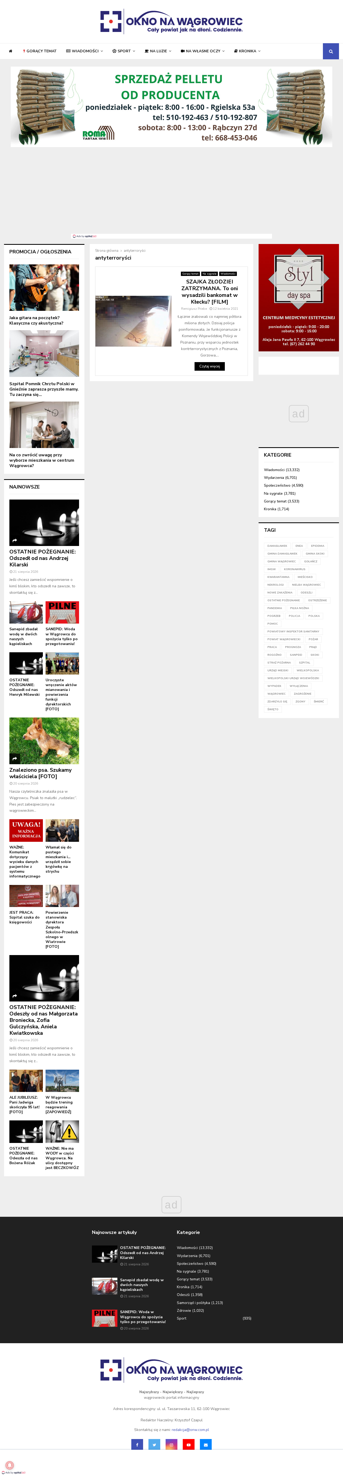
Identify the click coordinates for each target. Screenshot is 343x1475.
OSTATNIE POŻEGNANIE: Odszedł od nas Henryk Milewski (24, 687)
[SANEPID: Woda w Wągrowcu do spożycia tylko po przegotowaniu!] (62, 612)
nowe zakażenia (279, 593)
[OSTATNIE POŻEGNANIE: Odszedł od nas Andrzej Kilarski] (44, 523)
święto (272, 709)
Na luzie (158, 51)
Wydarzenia (274, 477)
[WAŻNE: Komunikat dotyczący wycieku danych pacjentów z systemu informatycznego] (26, 830)
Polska (314, 616)
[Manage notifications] (9, 1465)
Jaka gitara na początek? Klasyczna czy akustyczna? (36, 320)
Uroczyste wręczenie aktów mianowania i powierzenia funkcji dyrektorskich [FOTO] (61, 695)
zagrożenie (302, 694)
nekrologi (275, 585)
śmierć (319, 702)
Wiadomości (85, 51)
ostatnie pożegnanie (283, 600)
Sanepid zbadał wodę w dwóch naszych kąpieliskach (23, 636)
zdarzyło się (277, 702)
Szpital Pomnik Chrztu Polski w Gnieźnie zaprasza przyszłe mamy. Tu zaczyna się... (44, 389)
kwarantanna (278, 577)
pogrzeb (274, 616)
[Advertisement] (171, 193)
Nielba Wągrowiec (306, 585)
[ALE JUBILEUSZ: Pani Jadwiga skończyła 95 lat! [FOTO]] (26, 1081)
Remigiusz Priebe (194, 309)
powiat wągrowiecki (283, 639)
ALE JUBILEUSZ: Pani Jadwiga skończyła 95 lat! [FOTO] (24, 1105)
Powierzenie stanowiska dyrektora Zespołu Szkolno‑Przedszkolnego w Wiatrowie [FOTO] (62, 929)
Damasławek (277, 546)
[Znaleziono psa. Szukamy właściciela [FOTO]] (44, 741)
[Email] (206, 1445)
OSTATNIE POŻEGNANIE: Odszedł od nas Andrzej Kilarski (42, 558)
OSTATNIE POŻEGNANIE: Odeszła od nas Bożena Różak (23, 1156)
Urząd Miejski (277, 670)
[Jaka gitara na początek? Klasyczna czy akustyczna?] (44, 287)
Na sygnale (210, 274)
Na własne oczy (203, 51)
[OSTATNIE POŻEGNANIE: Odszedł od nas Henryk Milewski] (26, 663)
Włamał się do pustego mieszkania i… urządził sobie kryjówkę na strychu (59, 859)
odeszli (306, 593)
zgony (300, 702)
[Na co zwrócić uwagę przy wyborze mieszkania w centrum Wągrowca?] (44, 425)
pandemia (274, 608)
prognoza (293, 647)
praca (272, 647)
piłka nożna (299, 608)
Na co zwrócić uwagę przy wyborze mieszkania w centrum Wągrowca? (41, 460)
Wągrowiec (276, 694)
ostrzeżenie (317, 600)
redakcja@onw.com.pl (190, 1429)
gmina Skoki (315, 554)
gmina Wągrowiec (281, 561)
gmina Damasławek (282, 554)
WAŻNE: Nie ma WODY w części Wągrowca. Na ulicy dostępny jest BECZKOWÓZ (62, 1158)
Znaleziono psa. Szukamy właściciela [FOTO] (40, 773)
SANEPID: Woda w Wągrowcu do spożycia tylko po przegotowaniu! (62, 636)
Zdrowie (184, 1310)
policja (294, 616)
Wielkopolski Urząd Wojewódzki (293, 678)
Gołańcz (310, 561)
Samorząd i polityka (193, 1302)
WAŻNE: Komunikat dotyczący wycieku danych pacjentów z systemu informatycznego (24, 862)
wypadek (274, 686)
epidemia (317, 546)
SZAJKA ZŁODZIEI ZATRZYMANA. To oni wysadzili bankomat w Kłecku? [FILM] (209, 291)
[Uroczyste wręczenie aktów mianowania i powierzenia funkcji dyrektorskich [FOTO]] (62, 663)
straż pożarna (279, 663)
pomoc (272, 624)
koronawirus (294, 569)
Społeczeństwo (277, 485)
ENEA (299, 546)
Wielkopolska (308, 670)
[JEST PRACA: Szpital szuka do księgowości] (26, 896)
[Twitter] (154, 1445)
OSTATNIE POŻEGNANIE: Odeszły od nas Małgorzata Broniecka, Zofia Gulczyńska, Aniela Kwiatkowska (43, 1020)
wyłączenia (299, 686)
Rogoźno (274, 655)
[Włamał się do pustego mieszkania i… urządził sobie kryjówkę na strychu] (62, 830)
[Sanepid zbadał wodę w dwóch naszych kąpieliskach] (26, 612)
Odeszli (183, 1294)
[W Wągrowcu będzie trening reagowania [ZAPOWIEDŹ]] (62, 1081)
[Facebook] (137, 1445)
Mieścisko (305, 577)
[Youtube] (189, 1445)
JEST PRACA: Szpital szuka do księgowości (24, 917)
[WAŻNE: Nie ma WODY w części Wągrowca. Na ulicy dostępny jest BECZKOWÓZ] (62, 1131)
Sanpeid (296, 655)
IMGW (271, 569)
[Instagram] (171, 1445)
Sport (124, 51)
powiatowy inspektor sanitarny (293, 631)
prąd (313, 647)
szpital (304, 663)
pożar (313, 639)
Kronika (247, 51)
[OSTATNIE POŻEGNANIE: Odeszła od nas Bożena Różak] (26, 1131)
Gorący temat (42, 51)
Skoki (315, 655)
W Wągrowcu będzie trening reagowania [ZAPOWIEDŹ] (59, 1105)
